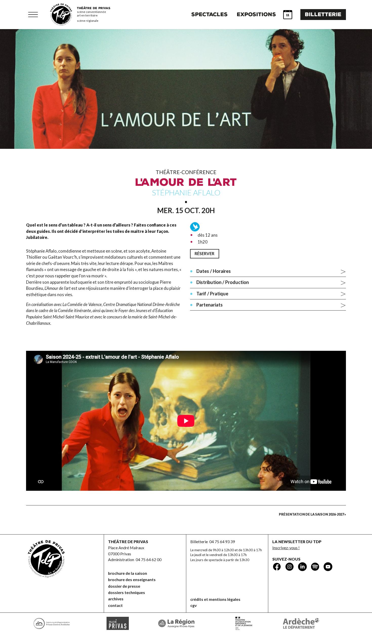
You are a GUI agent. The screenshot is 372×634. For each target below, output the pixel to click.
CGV (193, 605)
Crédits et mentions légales (215, 599)
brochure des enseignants (132, 579)
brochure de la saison (127, 573)
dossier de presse (124, 586)
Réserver (204, 253)
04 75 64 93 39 (222, 541)
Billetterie (323, 14)
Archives (115, 598)
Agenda (287, 15)
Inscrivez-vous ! (286, 547)
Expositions (256, 14)
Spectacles (209, 14)
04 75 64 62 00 (148, 559)
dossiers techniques (126, 592)
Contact (115, 605)
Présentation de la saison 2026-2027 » (312, 514)
